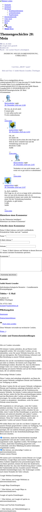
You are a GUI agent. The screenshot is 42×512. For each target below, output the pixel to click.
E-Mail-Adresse (6, 240)
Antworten (8, 121)
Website (3, 246)
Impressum (4, 314)
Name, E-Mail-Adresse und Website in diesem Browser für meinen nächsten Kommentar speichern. (21, 251)
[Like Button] (5, 119)
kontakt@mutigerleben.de (9, 306)
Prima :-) (3, 331)
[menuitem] (23, 5)
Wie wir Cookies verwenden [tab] (10, 345)
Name (3, 236)
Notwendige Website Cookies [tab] (10, 374)
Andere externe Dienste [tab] (8, 454)
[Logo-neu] (6, 1)
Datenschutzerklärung (7, 318)
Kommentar (5, 256)
